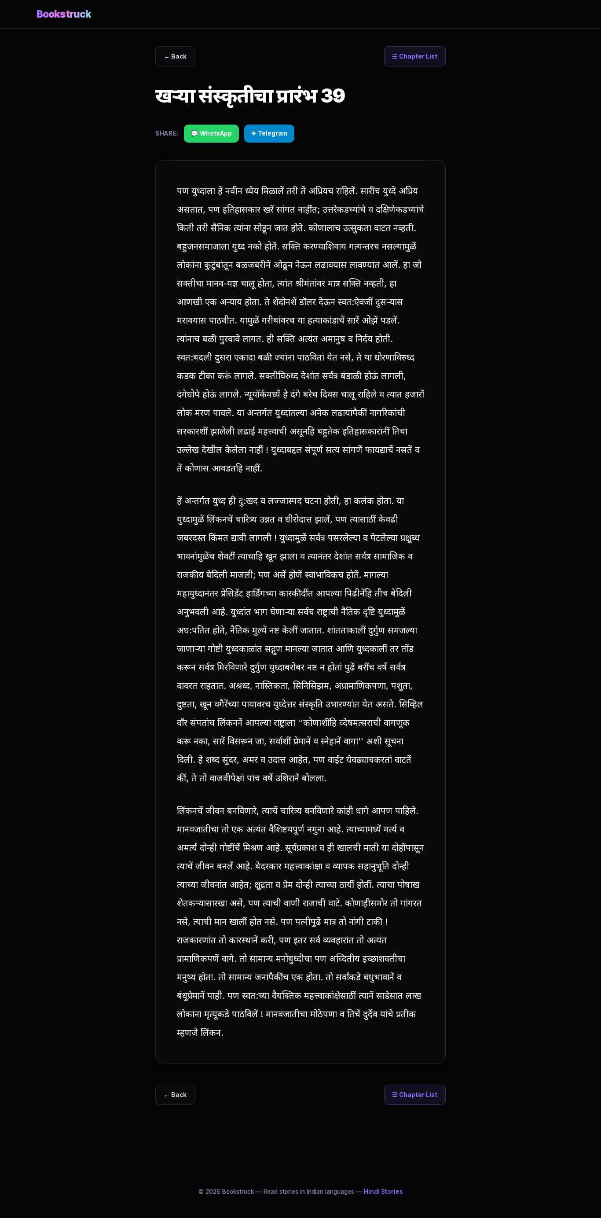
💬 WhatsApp (211, 133)
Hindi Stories (383, 1191)
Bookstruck (64, 14)
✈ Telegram (269, 133)
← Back (175, 56)
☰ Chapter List (414, 56)
